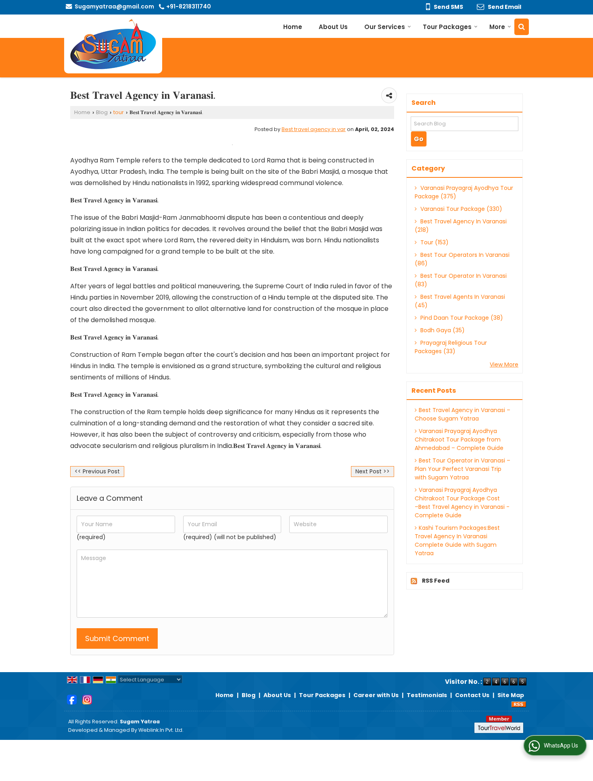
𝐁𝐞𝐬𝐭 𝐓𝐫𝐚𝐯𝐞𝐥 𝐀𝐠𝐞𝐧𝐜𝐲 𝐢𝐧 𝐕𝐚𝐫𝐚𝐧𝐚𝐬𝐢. (114, 200)
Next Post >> (372, 471)
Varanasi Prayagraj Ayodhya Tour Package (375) (464, 192)
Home (292, 27)
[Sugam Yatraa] (113, 44)
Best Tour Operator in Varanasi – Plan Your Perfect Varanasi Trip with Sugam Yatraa (462, 468)
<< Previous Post (97, 471)
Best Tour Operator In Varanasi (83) (461, 280)
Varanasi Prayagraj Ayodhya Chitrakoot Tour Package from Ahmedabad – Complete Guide (459, 439)
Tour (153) (434, 242)
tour (118, 112)
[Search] (521, 27)
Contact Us (472, 695)
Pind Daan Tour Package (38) (461, 318)
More (497, 27)
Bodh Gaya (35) (442, 330)
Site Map (510, 695)
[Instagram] (87, 699)
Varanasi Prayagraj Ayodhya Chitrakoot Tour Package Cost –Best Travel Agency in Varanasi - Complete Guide (462, 502)
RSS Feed (435, 581)
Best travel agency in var (314, 129)
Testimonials (427, 695)
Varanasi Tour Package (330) (460, 209)
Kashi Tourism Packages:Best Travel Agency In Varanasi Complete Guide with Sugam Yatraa (457, 540)
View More (504, 364)
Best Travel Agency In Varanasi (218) (461, 225)
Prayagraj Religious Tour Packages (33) (451, 347)
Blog (102, 112)
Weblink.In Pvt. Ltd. (161, 730)
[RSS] (519, 704)
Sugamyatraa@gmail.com (114, 6)
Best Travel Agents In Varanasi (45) (460, 301)
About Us (333, 27)
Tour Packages (447, 27)
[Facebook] (72, 699)
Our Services (384, 27)
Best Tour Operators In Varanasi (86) (462, 259)
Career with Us (376, 695)
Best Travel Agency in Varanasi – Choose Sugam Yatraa (462, 414)
